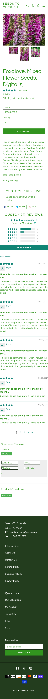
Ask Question (6, 495)
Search (8, 628)
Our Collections (13, 600)
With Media (30, 468)
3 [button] (24, 432)
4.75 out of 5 (30, 220)
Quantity (6, 117)
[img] (6, 264)
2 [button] (20, 432)
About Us (10, 552)
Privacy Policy (12, 581)
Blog (7, 621)
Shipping (7, 98)
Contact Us (11, 560)
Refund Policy (12, 567)
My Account (11, 607)
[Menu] (43, 6)
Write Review (6, 454)
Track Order (11, 614)
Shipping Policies (13, 574)
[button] (9, 90)
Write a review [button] (24, 247)
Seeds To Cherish (11, 5)
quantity (6, 107)
